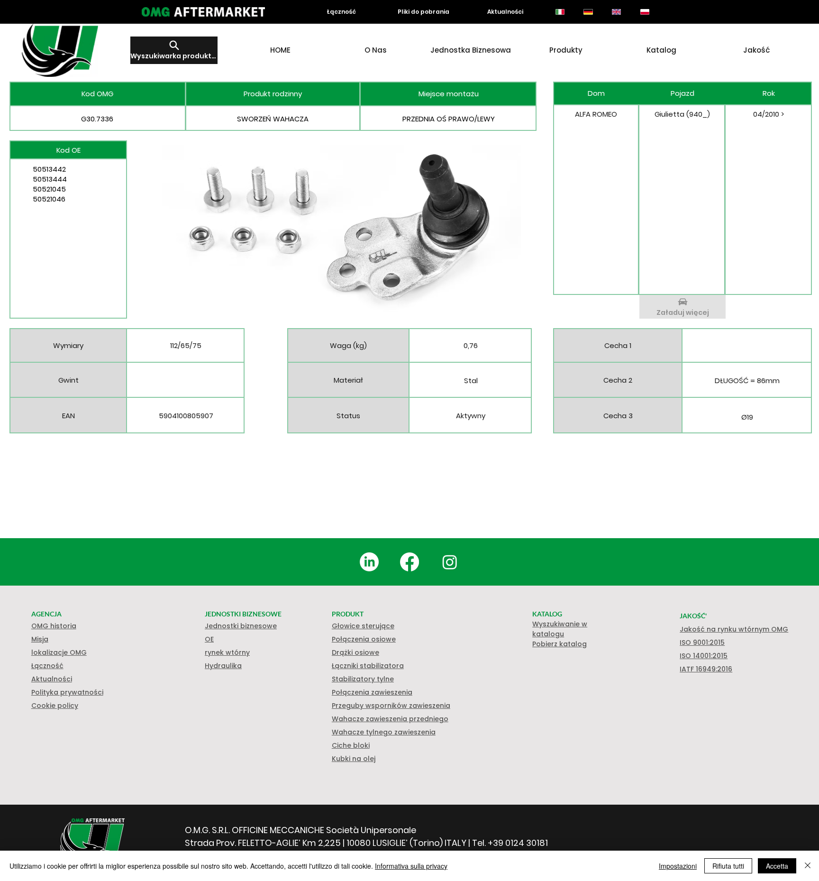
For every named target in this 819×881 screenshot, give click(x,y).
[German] (588, 12)
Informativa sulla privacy (411, 866)
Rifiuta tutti (728, 866)
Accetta (777, 866)
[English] (616, 12)
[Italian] (560, 12)
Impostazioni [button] (678, 866)
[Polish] (644, 12)
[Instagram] (449, 561)
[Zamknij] (807, 865)
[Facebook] (409, 561)
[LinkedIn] (369, 561)
